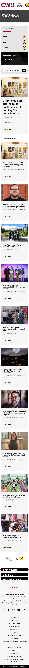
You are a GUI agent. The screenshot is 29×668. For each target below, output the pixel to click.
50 (17, 559)
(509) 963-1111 (20, 601)
